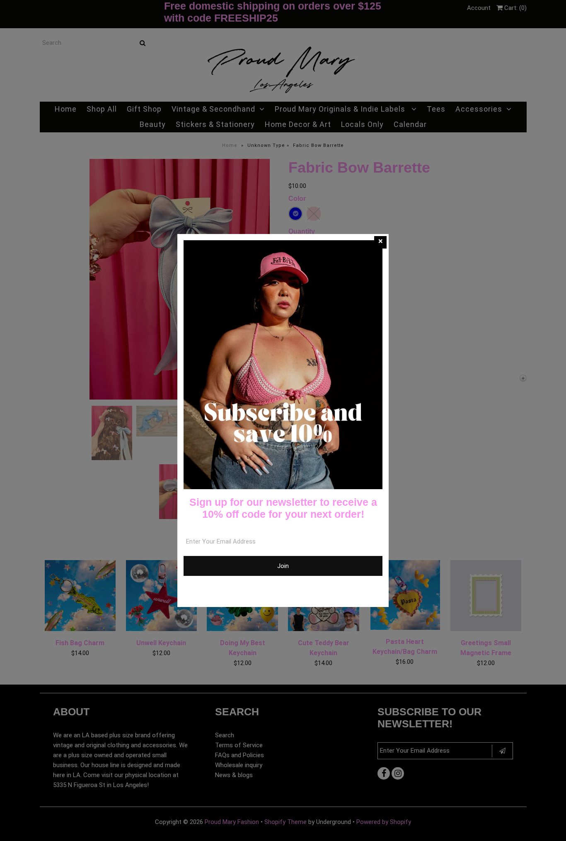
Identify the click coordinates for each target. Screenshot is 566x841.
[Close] (380, 242)
